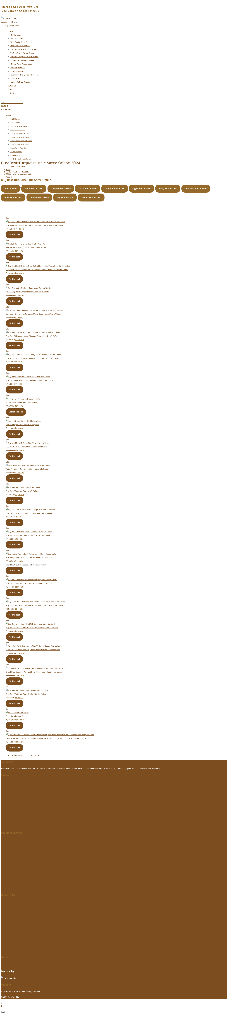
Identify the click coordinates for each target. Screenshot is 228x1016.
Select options (16, 411)
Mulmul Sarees (16, 152)
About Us (7, 909)
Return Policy (10, 929)
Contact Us (8, 916)
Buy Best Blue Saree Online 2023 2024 (22, 755)
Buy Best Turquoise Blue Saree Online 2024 (21, 174)
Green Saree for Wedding (17, 874)
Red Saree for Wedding (16, 846)
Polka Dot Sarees (12, 881)
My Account (9, 902)
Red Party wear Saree (18, 126)
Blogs (4, 950)
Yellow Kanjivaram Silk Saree (21, 141)
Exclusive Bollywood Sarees (21, 159)
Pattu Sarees (15, 122)
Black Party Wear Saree (19, 148)
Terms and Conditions (15, 922)
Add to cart (14, 234)
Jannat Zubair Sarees (18, 166)
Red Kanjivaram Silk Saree (20, 133)
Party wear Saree (12, 860)
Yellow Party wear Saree (19, 137)
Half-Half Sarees (10, 825)
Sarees (8, 115)
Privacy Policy (10, 936)
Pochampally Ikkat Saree (19, 144)
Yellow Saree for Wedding (18, 839)
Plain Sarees (8, 811)
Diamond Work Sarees (13, 818)
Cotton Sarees (15, 155)
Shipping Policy (11, 943)
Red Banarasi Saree (17, 130)
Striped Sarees (9, 796)
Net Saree (7, 867)
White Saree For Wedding (17, 853)
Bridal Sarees (15, 119)
